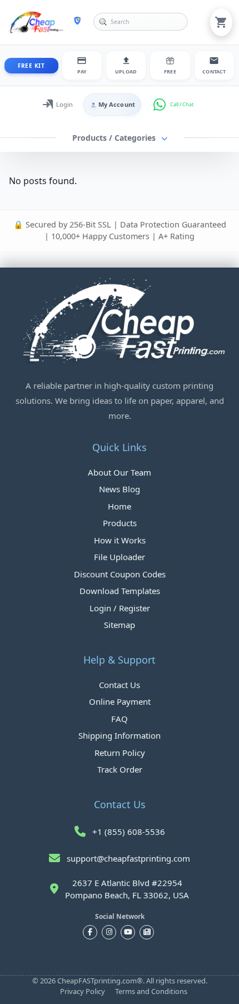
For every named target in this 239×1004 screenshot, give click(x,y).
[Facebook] (90, 932)
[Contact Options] (162, 104)
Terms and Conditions (151, 991)
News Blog (119, 488)
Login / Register (119, 608)
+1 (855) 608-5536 (128, 831)
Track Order (119, 769)
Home (119, 506)
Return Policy (119, 752)
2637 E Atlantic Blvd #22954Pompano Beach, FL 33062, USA (127, 889)
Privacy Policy (82, 991)
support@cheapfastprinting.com (128, 858)
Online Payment (120, 701)
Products (120, 522)
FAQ (119, 718)
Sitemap (119, 624)
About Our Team (119, 472)
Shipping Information (119, 735)
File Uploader (119, 556)
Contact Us (119, 684)
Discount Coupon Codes (120, 574)
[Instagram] (109, 932)
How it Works (120, 540)
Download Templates (119, 590)
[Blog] (147, 932)
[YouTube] (128, 932)
